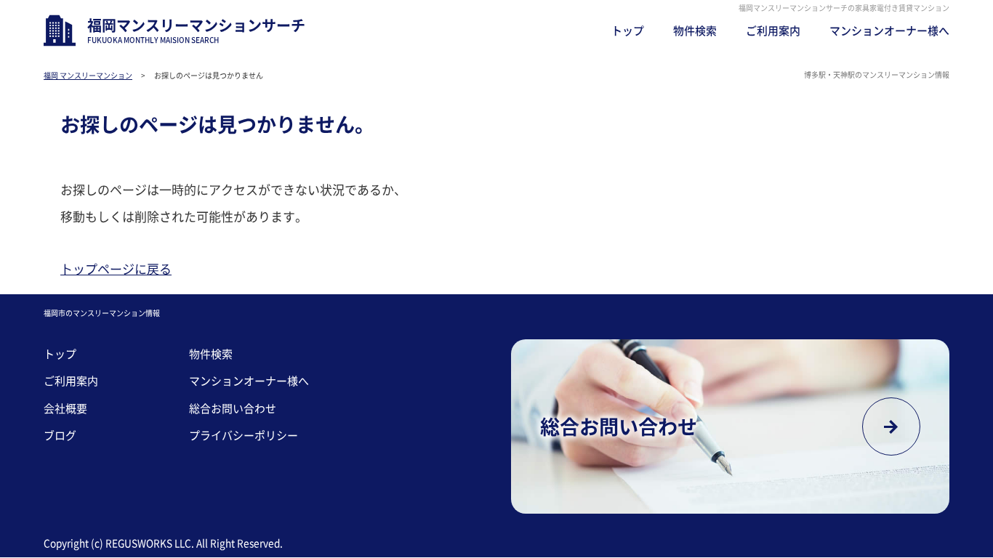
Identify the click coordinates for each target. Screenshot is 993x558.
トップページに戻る (116, 268)
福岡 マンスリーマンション (88, 75)
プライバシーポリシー (243, 435)
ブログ (60, 435)
